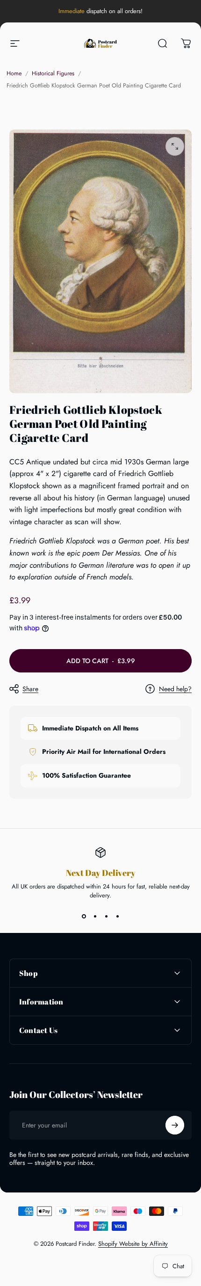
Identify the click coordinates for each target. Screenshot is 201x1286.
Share (30, 689)
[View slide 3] (106, 916)
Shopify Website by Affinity (133, 1243)
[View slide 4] (117, 916)
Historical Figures (53, 73)
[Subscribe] (174, 1125)
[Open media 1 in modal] (174, 146)
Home (14, 73)
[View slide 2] (94, 916)
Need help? (175, 689)
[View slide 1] (83, 916)
